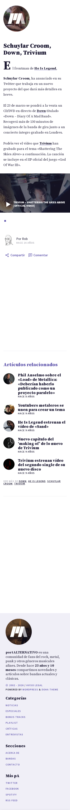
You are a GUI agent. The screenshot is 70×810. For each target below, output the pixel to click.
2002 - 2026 (16, 685)
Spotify (11, 794)
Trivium (19, 483)
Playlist (12, 722)
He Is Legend (37, 481)
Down (23, 481)
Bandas (11, 758)
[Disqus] (35, 554)
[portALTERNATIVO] (16, 19)
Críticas (12, 728)
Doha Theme (50, 689)
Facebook (12, 788)
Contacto (13, 764)
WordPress (30, 689)
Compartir (17, 255)
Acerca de (12, 752)
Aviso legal (34, 685)
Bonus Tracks (16, 717)
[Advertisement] (35, 305)
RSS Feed (12, 800)
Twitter (12, 783)
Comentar (40, 255)
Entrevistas (14, 734)
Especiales (13, 711)
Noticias (12, 705)
